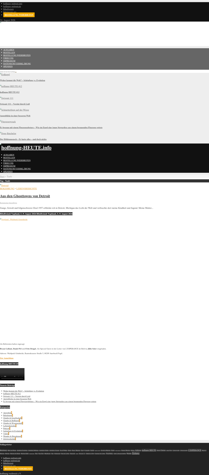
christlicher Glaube (44, 450)
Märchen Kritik (25, 453)
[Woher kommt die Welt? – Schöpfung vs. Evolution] (5, 74)
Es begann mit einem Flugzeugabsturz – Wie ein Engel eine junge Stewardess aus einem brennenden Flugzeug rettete (51, 127)
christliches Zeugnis (54, 450)
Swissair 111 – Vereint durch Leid (15, 103)
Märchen (7, 453)
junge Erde (169, 450)
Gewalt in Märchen (106, 450)
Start (2, 176)
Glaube (113, 450)
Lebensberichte (26, 188)
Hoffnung (138, 450)
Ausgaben (8, 49)
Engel (82, 450)
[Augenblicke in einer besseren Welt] (14, 109)
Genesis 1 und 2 (97, 450)
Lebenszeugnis (184, 450)
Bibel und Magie (12, 450)
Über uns (8, 58)
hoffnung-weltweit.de (12, 6)
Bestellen (9, 52)
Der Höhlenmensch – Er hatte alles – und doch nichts (23, 139)
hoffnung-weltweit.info (12, 3)
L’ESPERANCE (194, 450)
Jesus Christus (161, 450)
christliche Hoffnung (33, 450)
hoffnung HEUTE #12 (9, 92)
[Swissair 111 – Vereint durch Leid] (6, 98)
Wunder (129, 453)
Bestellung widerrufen (19, 14)
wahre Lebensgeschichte (119, 453)
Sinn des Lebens (65, 453)
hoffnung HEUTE (149, 450)
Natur (36, 453)
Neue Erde (41, 453)
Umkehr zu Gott (90, 453)
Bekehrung (7, 188)
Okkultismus (47, 453)
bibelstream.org (9, 11)
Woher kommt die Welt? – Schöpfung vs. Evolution (22, 80)
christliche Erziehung (22, 450)
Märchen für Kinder (15, 453)
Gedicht (92, 450)
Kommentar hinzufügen (8, 202)
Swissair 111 (82, 453)
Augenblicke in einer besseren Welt (15, 115)
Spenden (8, 66)
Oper (52, 453)
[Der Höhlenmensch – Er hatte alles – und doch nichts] (8, 133)
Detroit (69, 450)
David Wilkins (63, 450)
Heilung (133, 450)
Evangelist (87, 450)
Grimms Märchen (125, 450)
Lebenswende (176, 450)
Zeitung (136, 453)
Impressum (9, 60)
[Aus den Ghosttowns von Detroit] (4, 185)
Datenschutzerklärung (17, 63)
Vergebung (109, 453)
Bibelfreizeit (8, 9)
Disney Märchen (76, 450)
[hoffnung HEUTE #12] (11, 86)
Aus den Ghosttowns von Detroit (25, 195)
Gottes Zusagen (118, 450)
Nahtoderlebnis (31, 453)
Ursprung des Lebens (99, 453)
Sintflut (77, 453)
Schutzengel (57, 453)
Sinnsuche (72, 453)
